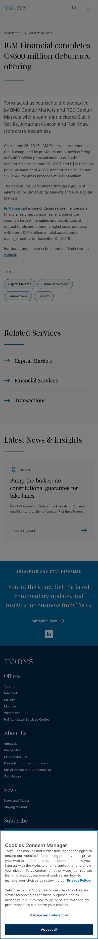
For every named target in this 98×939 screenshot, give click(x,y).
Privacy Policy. (79, 880)
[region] (49, 884)
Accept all (49, 929)
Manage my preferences (49, 915)
